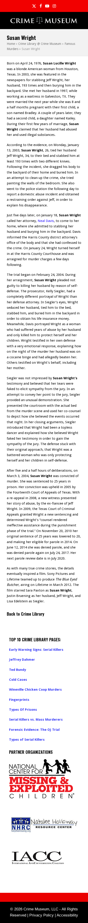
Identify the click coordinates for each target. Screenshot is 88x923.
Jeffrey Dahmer (22, 660)
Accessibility (67, 915)
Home (11, 44)
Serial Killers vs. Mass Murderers (36, 719)
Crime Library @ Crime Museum (39, 44)
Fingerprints (19, 700)
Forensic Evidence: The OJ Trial (34, 730)
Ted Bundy (17, 670)
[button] (78, 21)
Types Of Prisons (23, 710)
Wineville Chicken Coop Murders (35, 690)
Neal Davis (46, 221)
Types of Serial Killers (27, 740)
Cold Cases (18, 680)
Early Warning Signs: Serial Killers (36, 650)
